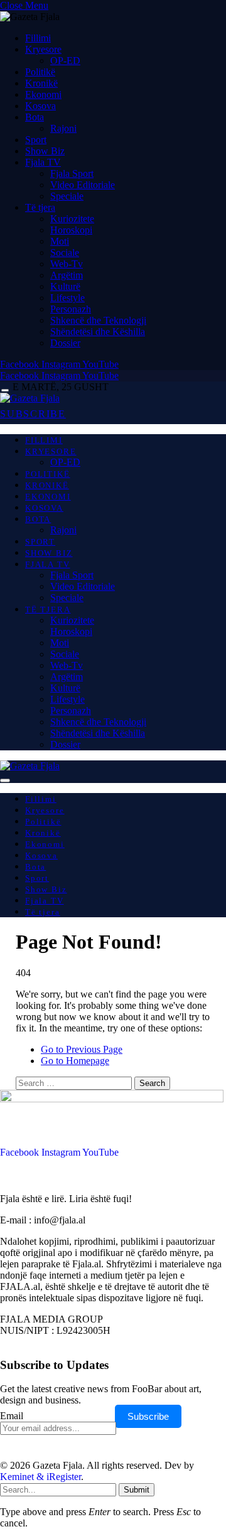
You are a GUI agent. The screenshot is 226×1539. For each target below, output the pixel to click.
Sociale (64, 252)
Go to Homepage (75, 1060)
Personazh (70, 309)
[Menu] (5, 390)
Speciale (66, 196)
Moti (59, 241)
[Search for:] (75, 1082)
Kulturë (65, 286)
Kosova (40, 105)
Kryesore (43, 49)
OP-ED (65, 60)
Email (11, 1415)
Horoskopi (71, 230)
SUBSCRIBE (33, 413)
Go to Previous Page (81, 1049)
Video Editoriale (82, 184)
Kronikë (41, 83)
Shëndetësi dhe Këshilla (97, 331)
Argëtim (66, 275)
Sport (35, 139)
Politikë (40, 72)
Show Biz (45, 151)
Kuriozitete (72, 218)
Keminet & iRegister (40, 1476)
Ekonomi (43, 94)
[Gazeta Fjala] (30, 398)
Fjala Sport (72, 173)
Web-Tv (66, 263)
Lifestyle (67, 297)
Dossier (65, 343)
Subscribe (148, 1416)
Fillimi (38, 38)
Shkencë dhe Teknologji (98, 320)
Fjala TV (43, 162)
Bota (34, 117)
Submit (136, 1489)
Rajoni (63, 128)
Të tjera (40, 207)
